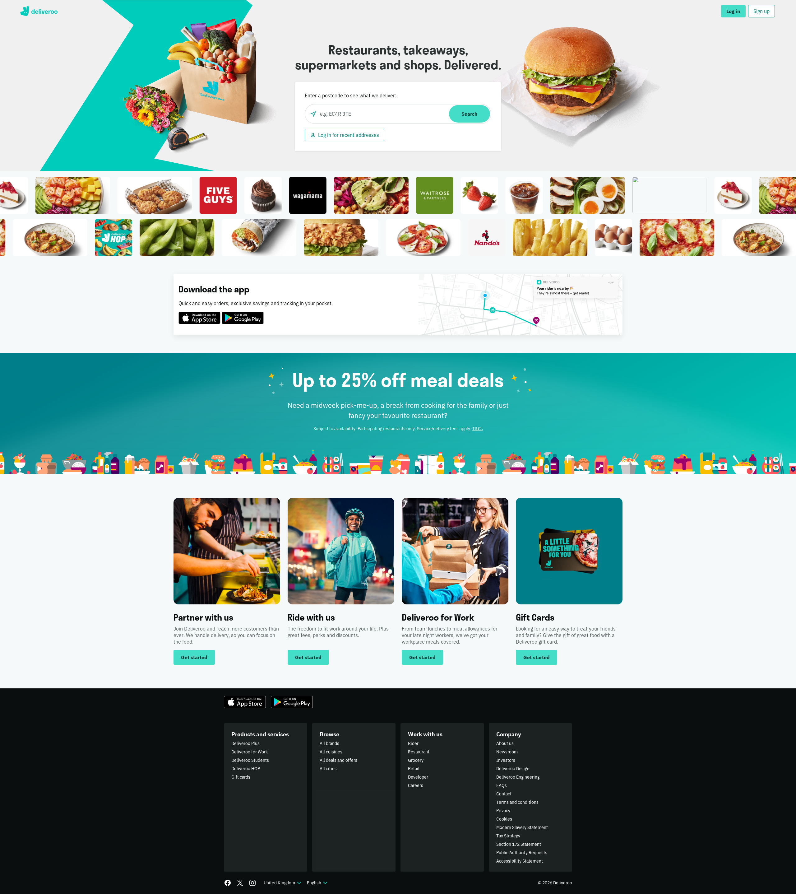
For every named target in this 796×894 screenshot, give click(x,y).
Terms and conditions (517, 802)
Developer (418, 777)
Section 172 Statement (518, 844)
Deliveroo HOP (245, 768)
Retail (413, 768)
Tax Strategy (508, 836)
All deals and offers (338, 760)
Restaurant (418, 752)
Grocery (415, 760)
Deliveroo (39, 11)
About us (505, 743)
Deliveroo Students (250, 760)
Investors (505, 760)
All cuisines (331, 752)
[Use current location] (313, 114)
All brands (329, 743)
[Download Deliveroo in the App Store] (199, 314)
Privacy (503, 810)
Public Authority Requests (521, 852)
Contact (503, 794)
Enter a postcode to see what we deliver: (350, 95)
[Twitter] (240, 883)
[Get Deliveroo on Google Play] (243, 314)
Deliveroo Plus (245, 743)
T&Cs (477, 428)
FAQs (501, 785)
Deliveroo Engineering (517, 777)
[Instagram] (252, 883)
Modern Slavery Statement (522, 827)
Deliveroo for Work (249, 752)
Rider (413, 743)
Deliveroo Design (513, 768)
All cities (328, 768)
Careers (415, 785)
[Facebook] (227, 883)
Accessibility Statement (519, 861)
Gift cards (240, 777)
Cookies (504, 819)
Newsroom (507, 752)
